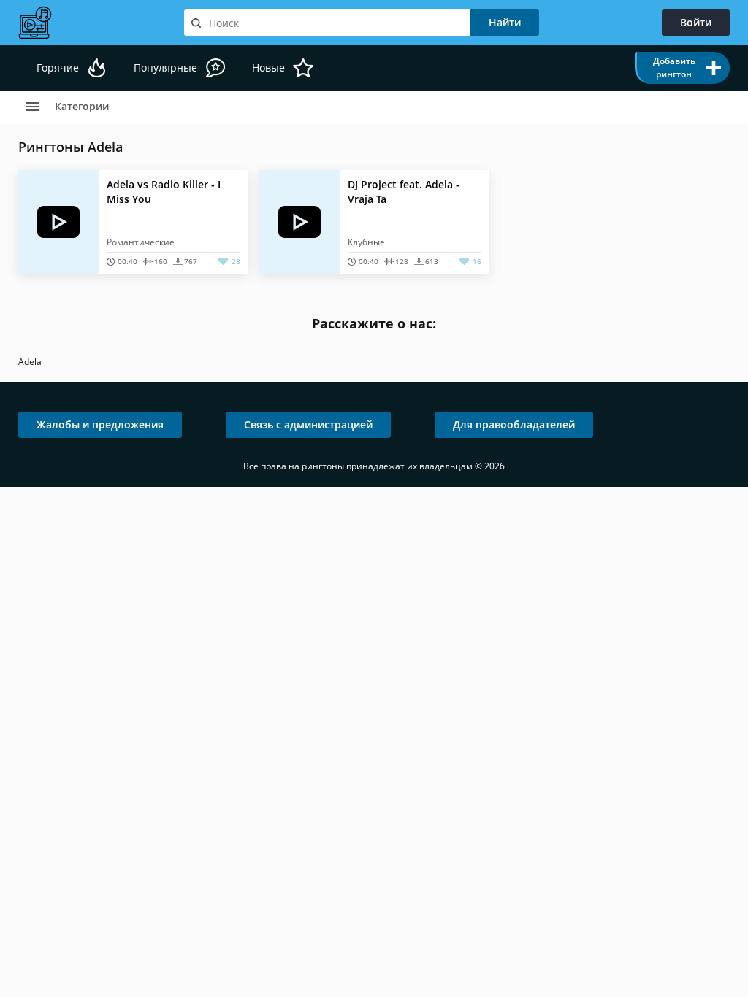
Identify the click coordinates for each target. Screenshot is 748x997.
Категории (82, 106)
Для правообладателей (514, 424)
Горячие (58, 67)
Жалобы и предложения (100, 424)
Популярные (165, 67)
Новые (268, 67)
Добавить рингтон (674, 67)
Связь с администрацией (308, 424)
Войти (695, 22)
